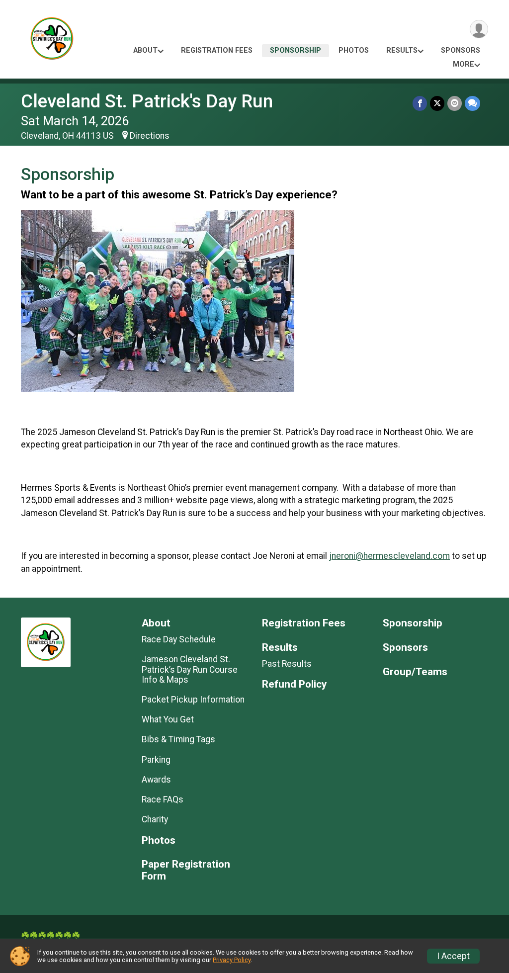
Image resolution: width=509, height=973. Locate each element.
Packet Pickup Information (193, 700)
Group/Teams (415, 672)
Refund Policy (294, 684)
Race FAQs (162, 799)
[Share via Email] (454, 103)
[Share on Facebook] (420, 103)
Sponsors (460, 50)
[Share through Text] (472, 103)
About (145, 50)
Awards (156, 780)
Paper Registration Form (186, 870)
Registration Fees (217, 50)
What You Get (168, 719)
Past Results (287, 664)
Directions (150, 136)
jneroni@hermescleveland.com (389, 556)
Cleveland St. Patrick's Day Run (147, 101)
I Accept (453, 956)
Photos (354, 50)
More (463, 64)
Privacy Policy (232, 960)
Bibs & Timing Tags (178, 739)
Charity (155, 819)
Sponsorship (295, 50)
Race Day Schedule (179, 639)
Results (402, 50)
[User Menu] (479, 29)
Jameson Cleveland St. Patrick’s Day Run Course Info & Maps (190, 669)
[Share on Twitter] (437, 103)
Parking (156, 760)
